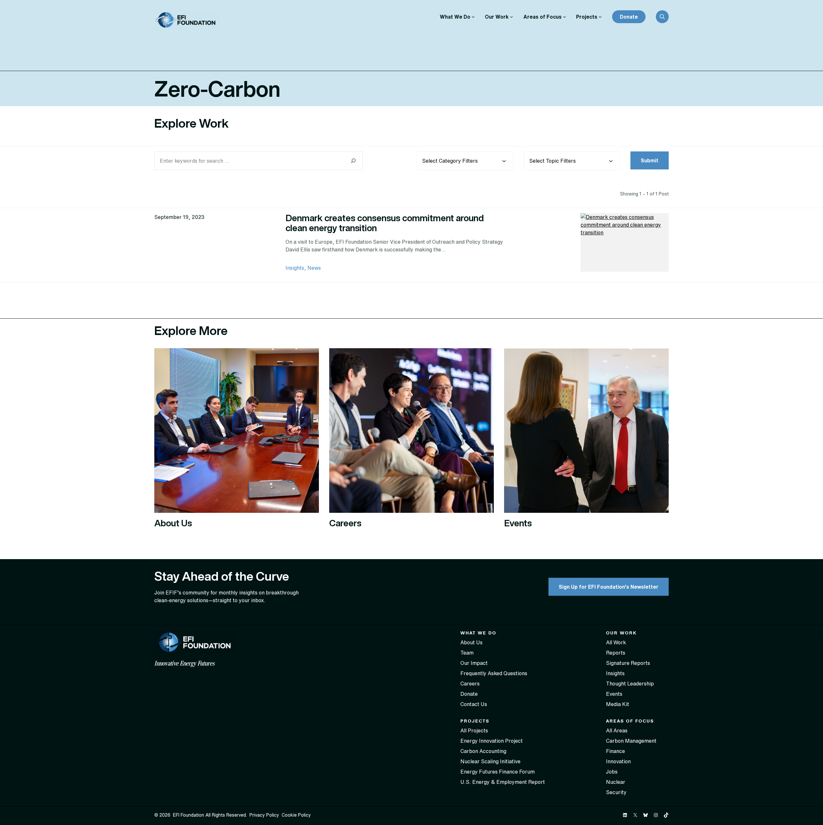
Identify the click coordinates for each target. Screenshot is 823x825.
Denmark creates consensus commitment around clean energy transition (384, 222)
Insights (294, 267)
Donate (629, 16)
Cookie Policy (296, 815)
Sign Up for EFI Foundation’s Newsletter (608, 586)
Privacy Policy (264, 815)
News (314, 267)
